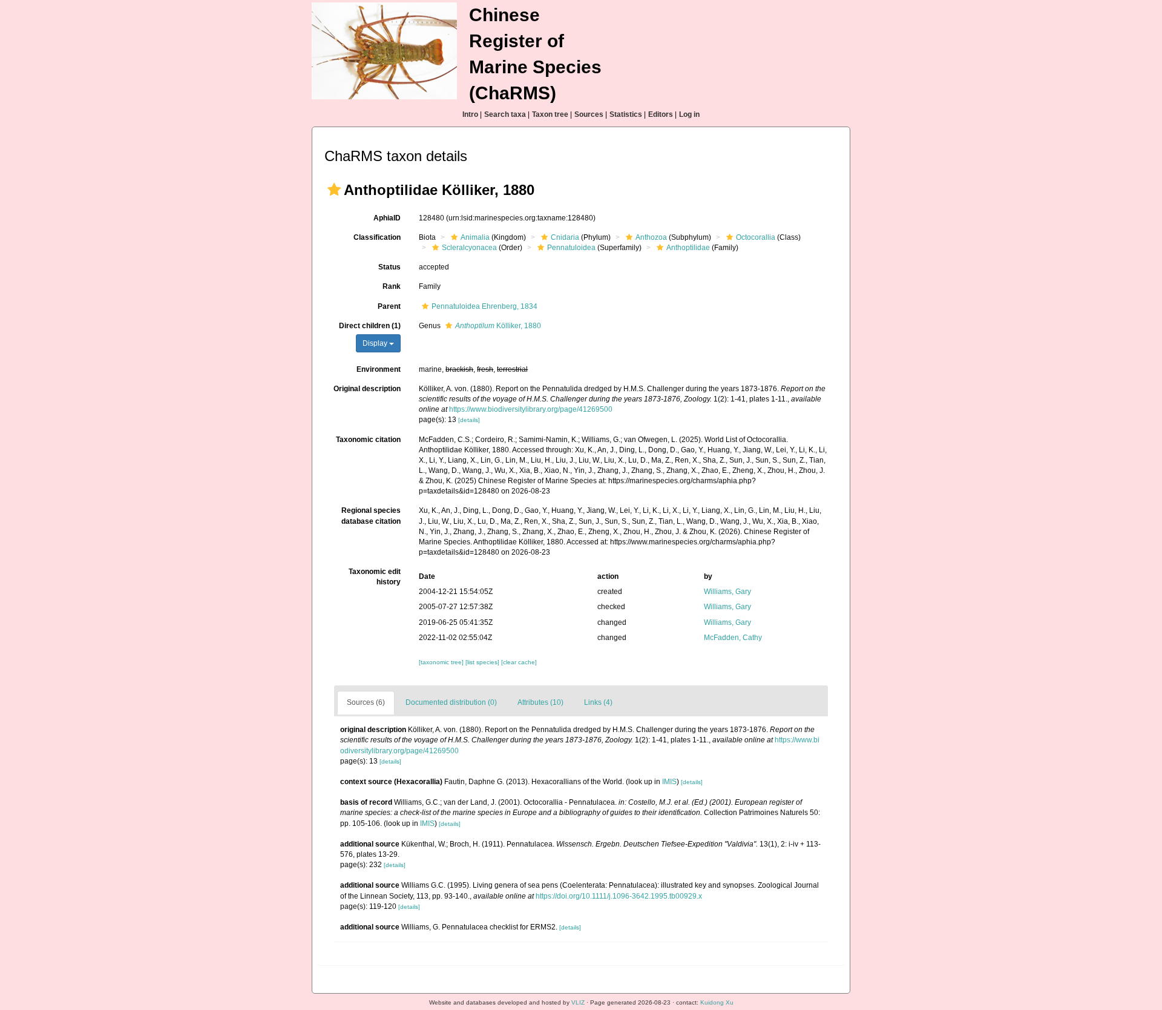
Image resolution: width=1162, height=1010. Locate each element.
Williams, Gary (727, 591)
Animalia (475, 237)
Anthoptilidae (688, 247)
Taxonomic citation (368, 439)
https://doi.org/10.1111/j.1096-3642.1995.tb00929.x (619, 896)
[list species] (483, 662)
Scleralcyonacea (469, 247)
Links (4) (598, 702)
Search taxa (505, 114)
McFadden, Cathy (733, 637)
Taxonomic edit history (375, 576)
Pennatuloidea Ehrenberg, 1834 (484, 306)
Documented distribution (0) (451, 702)
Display (376, 343)
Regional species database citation (371, 515)
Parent (389, 306)
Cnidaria (565, 237)
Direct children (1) (370, 326)
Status (389, 267)
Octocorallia (755, 237)
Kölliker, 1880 (498, 326)
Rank (391, 286)
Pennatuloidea (571, 247)
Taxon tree (550, 114)
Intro (470, 114)
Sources (588, 114)
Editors (660, 114)
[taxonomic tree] (442, 662)
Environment (378, 369)
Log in (689, 114)
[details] (469, 420)
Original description (367, 389)
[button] (334, 189)
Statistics (625, 114)
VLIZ (578, 1002)
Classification (377, 237)
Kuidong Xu (717, 1002)
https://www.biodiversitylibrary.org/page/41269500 (530, 409)
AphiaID (387, 218)
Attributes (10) (540, 702)
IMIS (669, 781)
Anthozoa (651, 237)
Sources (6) (366, 702)
